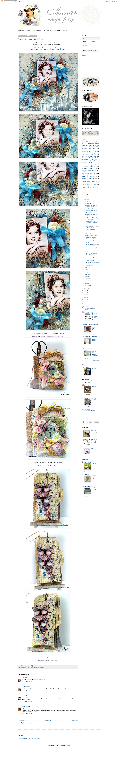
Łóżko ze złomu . (94, 464)
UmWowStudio (93, 186)
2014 (85, 288)
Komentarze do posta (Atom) (29, 723)
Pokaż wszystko (96, 360)
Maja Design (85, 166)
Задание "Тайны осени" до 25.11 (94, 327)
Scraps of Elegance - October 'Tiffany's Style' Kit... (91, 259)
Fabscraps (24, 667)
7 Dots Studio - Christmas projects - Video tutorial (91, 209)
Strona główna (21, 30)
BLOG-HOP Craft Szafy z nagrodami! (94, 441)
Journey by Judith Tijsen (94, 399)
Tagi (43, 667)
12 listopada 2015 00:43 (27, 691)
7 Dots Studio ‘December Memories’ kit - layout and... (92, 238)
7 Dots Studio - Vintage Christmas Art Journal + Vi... (91, 223)
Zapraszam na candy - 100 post (94, 431)
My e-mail (84, 45)
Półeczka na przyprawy (94, 488)
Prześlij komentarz (24, 717)
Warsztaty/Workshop (93, 187)
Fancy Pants (91, 157)
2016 (85, 197)
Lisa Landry (25, 696)
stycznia (87, 285)
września (87, 267)
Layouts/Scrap (33, 667)
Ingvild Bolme (93, 160)
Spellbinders (84, 180)
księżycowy (94, 386)
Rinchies (89, 175)
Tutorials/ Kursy (57, 30)
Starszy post (75, 720)
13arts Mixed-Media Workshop (92, 262)
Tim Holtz (84, 183)
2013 (85, 290)
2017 (85, 194)
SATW (94, 175)
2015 (85, 199)
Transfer (90, 183)
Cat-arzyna (86, 474)
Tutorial (94, 184)
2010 (85, 297)
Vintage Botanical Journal (89, 410)
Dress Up (84, 156)
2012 (85, 292)
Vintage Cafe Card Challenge (91, 324)
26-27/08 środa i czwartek (89, 308)
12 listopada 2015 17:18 (27, 701)
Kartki (28, 667)
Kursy (94, 163)
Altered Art (91, 145)
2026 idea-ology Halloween (90, 381)
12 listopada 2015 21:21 (27, 713)
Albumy (91, 143)
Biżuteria (90, 148)
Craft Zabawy (87, 307)
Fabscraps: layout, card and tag (30, 39)
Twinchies (84, 186)
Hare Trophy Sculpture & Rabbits (94, 477)
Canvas (95, 151)
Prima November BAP (90, 233)
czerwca (87, 274)
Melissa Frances (93, 166)
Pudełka (84, 175)
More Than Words (88, 312)
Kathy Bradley (25, 706)
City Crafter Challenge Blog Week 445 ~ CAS (94, 340)
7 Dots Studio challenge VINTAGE (90, 230)
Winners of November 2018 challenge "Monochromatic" (95, 353)
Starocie (90, 180)
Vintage (84, 187)
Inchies (86, 160)
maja (86, 276)
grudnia (87, 201)
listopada (87, 203)
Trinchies (88, 184)
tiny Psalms (94, 368)
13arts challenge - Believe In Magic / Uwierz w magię (91, 254)
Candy (89, 151)
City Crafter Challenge (88, 153)
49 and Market (91, 142)
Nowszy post (21, 720)
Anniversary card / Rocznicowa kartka (92, 241)
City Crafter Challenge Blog (90, 336)
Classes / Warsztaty (47, 30)
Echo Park (93, 156)
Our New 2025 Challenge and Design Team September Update (95, 316)
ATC (93, 147)
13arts (83, 142)
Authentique (84, 148)
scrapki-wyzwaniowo (89, 348)
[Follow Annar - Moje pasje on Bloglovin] (90, 51)
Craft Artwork (85, 154)
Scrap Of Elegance (88, 176)
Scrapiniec (84, 178)
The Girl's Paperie (86, 181)
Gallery (28, 30)
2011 (85, 295)
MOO (93, 170)
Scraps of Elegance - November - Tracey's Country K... (92, 206)
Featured (65, 30)
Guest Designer (95, 159)
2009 (85, 299)
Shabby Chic (92, 178)
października (88, 265)
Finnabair (86, 397)
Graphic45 (86, 159)
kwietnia (87, 278)
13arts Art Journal (89, 212)
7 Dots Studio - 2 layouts (90, 257)
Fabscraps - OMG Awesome (91, 235)
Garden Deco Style (88, 486)
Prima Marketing (90, 173)
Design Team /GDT (36, 30)
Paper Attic (86, 367)
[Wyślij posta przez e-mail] (32, 665)
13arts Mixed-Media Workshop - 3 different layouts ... (92, 245)
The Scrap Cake (94, 181)
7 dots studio (87, 409)
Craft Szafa (93, 154)
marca (86, 281)
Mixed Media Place (86, 170)
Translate (93, 41)
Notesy (91, 171)
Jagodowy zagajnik (88, 462)
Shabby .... (93, 448)
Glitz (98, 157)
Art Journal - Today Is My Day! (90, 250)
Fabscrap (56, 42)
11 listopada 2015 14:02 (27, 681)
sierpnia (87, 269)
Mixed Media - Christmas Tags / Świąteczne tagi (91, 218)
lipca (86, 272)
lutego (86, 283)
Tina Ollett (24, 686)
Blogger (68, 745)
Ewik (23, 677)
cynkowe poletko (88, 385)
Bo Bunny (93, 150)
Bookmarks (84, 151)
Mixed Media (39, 667)
